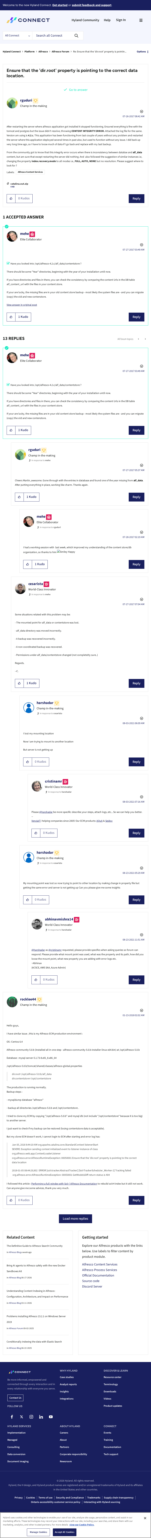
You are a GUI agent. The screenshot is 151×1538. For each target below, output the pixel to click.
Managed (12, 1440)
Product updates (113, 1406)
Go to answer (78, 90)
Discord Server (92, 1286)
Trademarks (93, 1498)
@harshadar (46, 812)
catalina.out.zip (19, 184)
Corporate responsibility (73, 1454)
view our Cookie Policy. (81, 1524)
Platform (29, 52)
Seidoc (109, 821)
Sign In (121, 20)
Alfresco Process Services (99, 1270)
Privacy (19, 1498)
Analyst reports (68, 1384)
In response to (40, 460)
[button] (11, 198)
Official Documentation (98, 1275)
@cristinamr (55, 950)
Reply (137, 198)
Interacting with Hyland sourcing (102, 1502)
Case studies (67, 1377)
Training (108, 1440)
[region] (75, 1525)
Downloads (110, 1391)
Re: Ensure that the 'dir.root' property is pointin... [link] (99, 52)
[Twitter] (21, 1416)
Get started (60, 5)
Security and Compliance (70, 1498)
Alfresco (43, 52)
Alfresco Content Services (30, 172)
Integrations (66, 1399)
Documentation (112, 1447)
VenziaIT (36, 821)
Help (107, 20)
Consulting (13, 1447)
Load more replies (75, 1218)
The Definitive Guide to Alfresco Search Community (35, 1246)
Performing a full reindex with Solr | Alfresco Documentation (64, 1184)
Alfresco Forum (60, 52)
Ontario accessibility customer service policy (55, 1502)
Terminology (111, 1384)
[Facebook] (11, 1416)
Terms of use (45, 1498)
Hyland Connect (12, 52)
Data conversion (16, 1454)
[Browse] (140, 20)
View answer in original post (22, 305)
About (63, 1440)
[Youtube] (50, 1416)
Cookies (30, 1498)
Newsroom (66, 1461)
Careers (64, 1433)
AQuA (99, 821)
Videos (107, 1399)
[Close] (145, 1518)
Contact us (15, 1398)
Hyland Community (85, 20)
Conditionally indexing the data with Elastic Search (34, 1342)
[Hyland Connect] (28, 20)
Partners (64, 1447)
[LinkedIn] (41, 1416)
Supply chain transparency (119, 1498)
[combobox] (57, 35)
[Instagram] (31, 1416)
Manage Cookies (38, 1532)
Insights (64, 1391)
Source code (90, 1281)
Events (107, 1433)
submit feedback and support (91, 5)
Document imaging (18, 1461)
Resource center (112, 1377)
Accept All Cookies (64, 1532)
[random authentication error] (139, 339)
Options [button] (141, 52)
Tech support (111, 1454)
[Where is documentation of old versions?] (145, 339)
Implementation (16, 1433)
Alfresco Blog (15, 1252)
